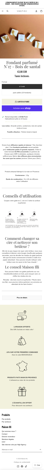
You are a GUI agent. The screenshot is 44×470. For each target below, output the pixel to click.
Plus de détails (22, 298)
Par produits (6, 419)
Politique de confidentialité (22, 462)
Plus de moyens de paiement (22, 113)
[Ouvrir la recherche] (7, 11)
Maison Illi (24, 458)
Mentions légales (8, 439)
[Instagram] (18, 466)
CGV (3, 442)
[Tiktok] (26, 466)
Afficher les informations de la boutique (17, 122)
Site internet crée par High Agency (14, 444)
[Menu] (2, 11)
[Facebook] (22, 466)
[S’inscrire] (40, 450)
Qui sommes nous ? (9, 431)
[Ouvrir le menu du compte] (36, 11)
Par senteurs (6, 422)
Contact (4, 434)
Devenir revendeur (8, 436)
